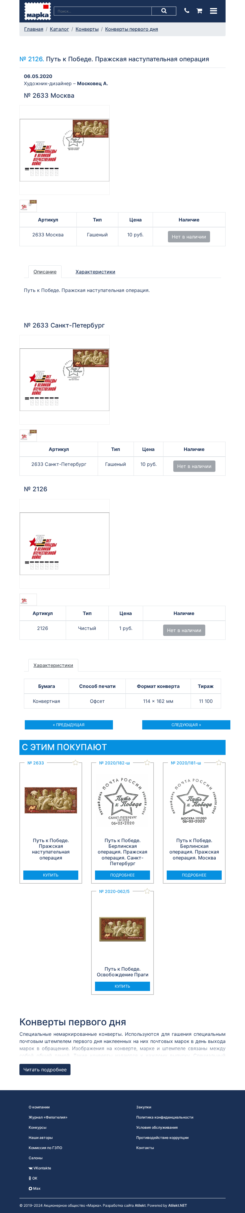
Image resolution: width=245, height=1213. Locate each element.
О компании (39, 1107)
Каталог (59, 29)
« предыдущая (69, 724)
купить (51, 875)
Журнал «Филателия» (48, 1117)
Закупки (143, 1107)
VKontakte (42, 1168)
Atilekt (140, 1205)
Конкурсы (37, 1127)
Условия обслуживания (157, 1127)
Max (36, 1188)
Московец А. (92, 83)
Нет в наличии (189, 237)
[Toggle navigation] (213, 10)
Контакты (145, 1147)
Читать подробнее (45, 1070)
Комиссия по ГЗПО (45, 1147)
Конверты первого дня (131, 29)
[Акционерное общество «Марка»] (37, 11)
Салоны (35, 1158)
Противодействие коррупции (162, 1137)
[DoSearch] (164, 11)
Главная (33, 29)
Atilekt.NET (177, 1205)
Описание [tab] (44, 272)
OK (34, 1178)
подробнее (122, 875)
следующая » (186, 724)
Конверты (87, 29)
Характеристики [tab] (95, 272)
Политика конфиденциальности (164, 1117)
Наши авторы (41, 1137)
